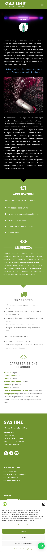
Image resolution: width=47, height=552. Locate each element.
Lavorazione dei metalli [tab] (17, 220)
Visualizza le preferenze (23, 543)
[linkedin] (16, 453)
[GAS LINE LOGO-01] (19, 4)
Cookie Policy (18, 549)
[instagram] (11, 453)
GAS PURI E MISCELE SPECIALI (15, 474)
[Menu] (42, 4)
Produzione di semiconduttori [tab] (20, 226)
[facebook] (6, 453)
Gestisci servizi (23, 525)
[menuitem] (42, 4)
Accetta (23, 531)
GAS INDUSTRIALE (11, 477)
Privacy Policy (27, 549)
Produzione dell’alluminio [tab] (18, 207)
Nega (24, 537)
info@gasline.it (14, 444)
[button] (43, 504)
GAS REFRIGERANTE (12, 480)
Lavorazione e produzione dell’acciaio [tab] (23, 214)
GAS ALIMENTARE (11, 471)
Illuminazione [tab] (13, 232)
